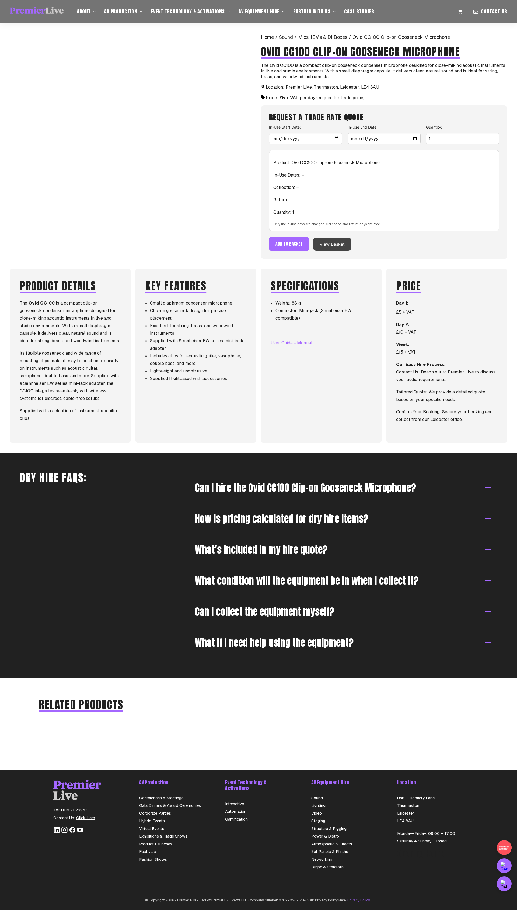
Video (316, 813)
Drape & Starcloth (327, 866)
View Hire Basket (463, 11)
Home (267, 37)
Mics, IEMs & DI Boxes (322, 37)
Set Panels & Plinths (329, 851)
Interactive (234, 803)
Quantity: (434, 127)
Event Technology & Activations (188, 11)
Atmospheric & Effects (331, 843)
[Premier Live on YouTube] (80, 831)
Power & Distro (325, 836)
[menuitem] (86, 11)
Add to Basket (289, 244)
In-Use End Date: (363, 127)
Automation (235, 811)
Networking (321, 859)
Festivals (147, 851)
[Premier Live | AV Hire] (37, 11)
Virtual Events (151, 828)
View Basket (332, 244)
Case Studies (359, 11)
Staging (318, 820)
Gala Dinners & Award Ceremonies (170, 805)
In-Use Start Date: (285, 127)
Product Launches (155, 843)
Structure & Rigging (329, 828)
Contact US (494, 11)
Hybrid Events (152, 820)
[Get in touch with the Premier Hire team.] (504, 865)
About (84, 11)
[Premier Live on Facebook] (72, 831)
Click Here (85, 817)
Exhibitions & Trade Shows (163, 836)
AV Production (120, 11)
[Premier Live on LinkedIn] (56, 831)
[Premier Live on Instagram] (64, 831)
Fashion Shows (153, 859)
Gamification (236, 819)
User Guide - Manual (291, 343)
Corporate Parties (155, 813)
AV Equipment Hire (259, 11)
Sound (286, 37)
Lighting (318, 805)
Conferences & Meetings (161, 797)
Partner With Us (312, 11)
